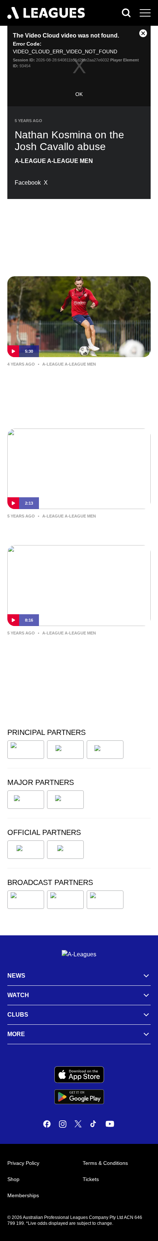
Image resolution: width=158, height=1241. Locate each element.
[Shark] (105, 749)
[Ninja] (65, 749)
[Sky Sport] (105, 899)
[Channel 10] (26, 899)
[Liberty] (26, 799)
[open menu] (145, 13)
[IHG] (65, 849)
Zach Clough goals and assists (59, 527)
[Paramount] (65, 899)
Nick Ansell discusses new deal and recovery (68, 380)
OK (79, 94)
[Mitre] (26, 849)
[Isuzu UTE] (26, 749)
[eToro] (65, 799)
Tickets (91, 1179)
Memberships (23, 1195)
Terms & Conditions (105, 1163)
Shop (13, 1179)
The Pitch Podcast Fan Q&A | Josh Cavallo (66, 649)
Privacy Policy (23, 1163)
